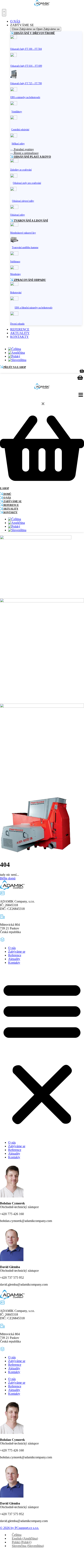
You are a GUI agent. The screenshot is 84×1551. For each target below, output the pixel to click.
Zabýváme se (16, 951)
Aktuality (14, 959)
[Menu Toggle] (4, 12)
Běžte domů (7, 878)
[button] (42, 1052)
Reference (14, 955)
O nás (12, 948)
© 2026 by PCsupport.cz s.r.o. (19, 1528)
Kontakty (14, 962)
